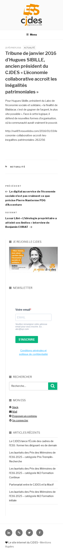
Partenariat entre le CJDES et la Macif (31, 484)
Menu (33, 34)
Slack (15, 407)
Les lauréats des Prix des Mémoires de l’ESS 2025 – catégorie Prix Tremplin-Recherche (32, 457)
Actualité (29, 47)
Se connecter (20, 420)
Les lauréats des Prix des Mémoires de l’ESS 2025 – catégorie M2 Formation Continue (32, 473)
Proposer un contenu (24, 416)
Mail (14, 411)
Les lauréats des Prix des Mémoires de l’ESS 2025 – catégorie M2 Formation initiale (32, 496)
